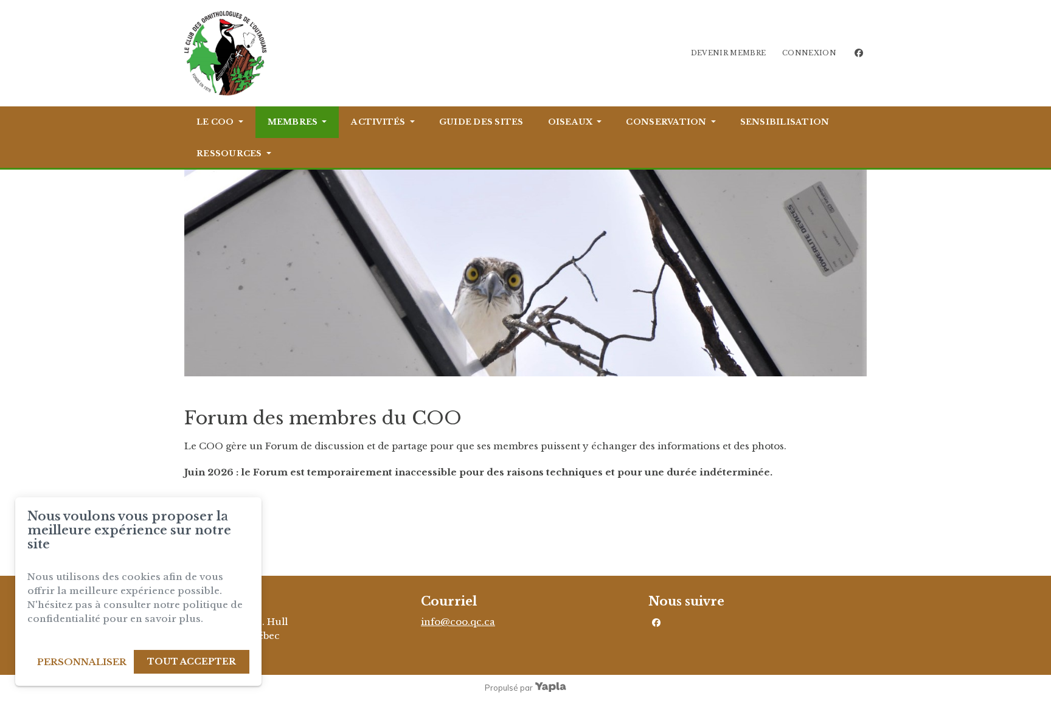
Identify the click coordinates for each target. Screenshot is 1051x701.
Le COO (215, 122)
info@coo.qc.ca (458, 621)
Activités (378, 122)
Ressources (229, 153)
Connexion (809, 53)
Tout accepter (191, 661)
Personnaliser (82, 662)
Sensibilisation (785, 122)
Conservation (666, 122)
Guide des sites (481, 122)
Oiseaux (570, 122)
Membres (293, 122)
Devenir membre (728, 53)
